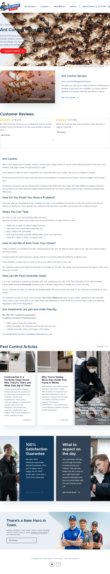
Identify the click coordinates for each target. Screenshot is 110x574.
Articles (73, 6)
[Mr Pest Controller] (10, 10)
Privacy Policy (58, 558)
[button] (56, 139)
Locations (45, 6)
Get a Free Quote (68, 97)
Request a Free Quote (39, 532)
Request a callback (12, 51)
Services (8, 25)
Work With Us (59, 6)
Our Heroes (13, 540)
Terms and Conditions (71, 558)
